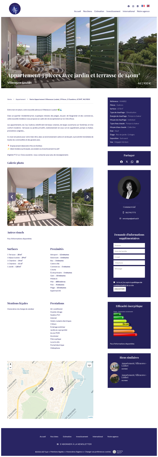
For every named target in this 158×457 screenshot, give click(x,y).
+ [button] (10, 364)
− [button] (10, 367)
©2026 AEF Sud (41, 452)
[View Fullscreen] (10, 372)
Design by (120, 452)
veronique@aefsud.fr (130, 218)
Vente (9, 99)
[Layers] (89, 365)
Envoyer (120, 289)
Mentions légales (57, 452)
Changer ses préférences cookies (98, 452)
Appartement (21, 99)
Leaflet (90, 417)
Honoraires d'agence (74, 452)
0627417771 (130, 212)
